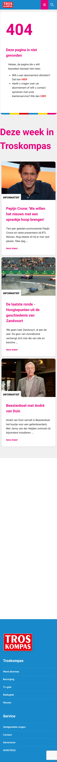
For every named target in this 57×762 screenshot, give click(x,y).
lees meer (12, 248)
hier (24, 79)
